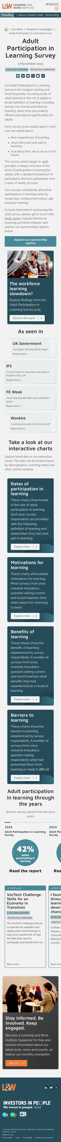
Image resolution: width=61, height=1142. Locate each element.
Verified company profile (44, 1138)
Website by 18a (7, 1135)
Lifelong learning (17, 69)
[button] (7, 822)
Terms (17, 1138)
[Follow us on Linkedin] (46, 1087)
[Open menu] (57, 8)
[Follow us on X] (56, 1087)
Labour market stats (30, 15)
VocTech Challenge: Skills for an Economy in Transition (24, 900)
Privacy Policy (7, 1138)
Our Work (17, 29)
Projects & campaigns (39, 29)
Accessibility (27, 1138)
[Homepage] (18, 6)
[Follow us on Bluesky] (51, 1087)
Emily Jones (13, 218)
